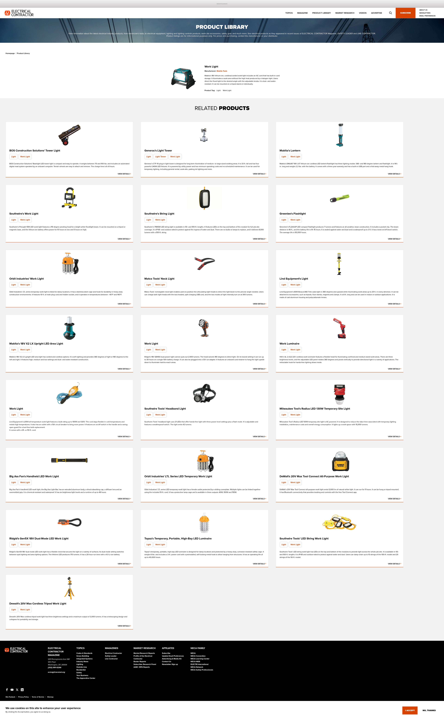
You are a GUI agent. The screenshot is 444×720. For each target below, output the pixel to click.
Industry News (82, 661)
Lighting (79, 664)
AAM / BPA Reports (142, 667)
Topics (289, 13)
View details (124, 174)
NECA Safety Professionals (202, 670)
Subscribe (405, 13)
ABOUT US (423, 10)
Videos (363, 13)
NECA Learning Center (200, 659)
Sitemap (50, 697)
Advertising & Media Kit (171, 659)
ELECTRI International (199, 664)
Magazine (302, 13)
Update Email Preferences (173, 656)
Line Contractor (111, 659)
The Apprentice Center (85, 678)
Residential (81, 670)
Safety (79, 672)
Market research (344, 13)
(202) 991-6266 (54, 667)
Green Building (82, 656)
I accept (410, 710)
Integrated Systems (84, 659)
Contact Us (166, 661)
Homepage (10, 53)
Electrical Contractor (113, 653)
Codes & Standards (84, 653)
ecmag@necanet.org (56, 672)
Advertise (376, 13)
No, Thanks (429, 710)
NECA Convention (198, 656)
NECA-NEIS (195, 661)
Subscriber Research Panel (145, 664)
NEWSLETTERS (424, 13)
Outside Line (81, 667)
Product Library (321, 13)
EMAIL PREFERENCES (427, 16)
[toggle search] (390, 13)
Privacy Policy (23, 697)
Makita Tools (222, 71)
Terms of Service (38, 697)
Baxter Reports (140, 661)
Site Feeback (10, 697)
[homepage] (19, 13)
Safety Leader (111, 656)
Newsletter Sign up (170, 664)
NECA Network (197, 667)
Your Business (82, 675)
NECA (193, 653)
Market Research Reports (144, 653)
